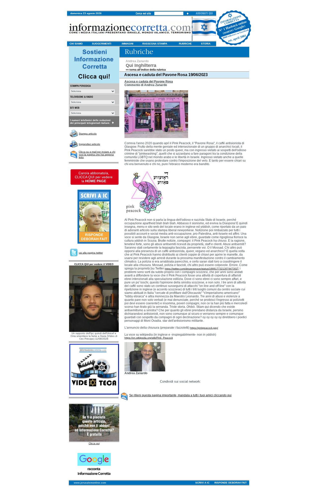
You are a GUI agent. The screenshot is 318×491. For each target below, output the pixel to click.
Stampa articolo (88, 133)
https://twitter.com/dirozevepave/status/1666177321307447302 (201, 268)
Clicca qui (94, 443)
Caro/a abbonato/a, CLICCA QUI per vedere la (94, 177)
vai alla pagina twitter (91, 252)
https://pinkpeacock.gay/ (204, 327)
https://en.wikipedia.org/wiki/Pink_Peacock (148, 337)
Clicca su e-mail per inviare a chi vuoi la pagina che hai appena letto (97, 154)
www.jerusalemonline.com (90, 482)
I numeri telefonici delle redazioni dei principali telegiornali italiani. (90, 121)
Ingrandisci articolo (89, 144)
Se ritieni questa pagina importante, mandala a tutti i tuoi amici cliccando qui (180, 395)
